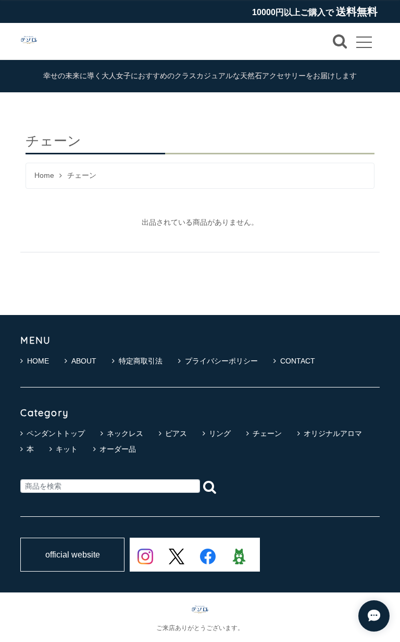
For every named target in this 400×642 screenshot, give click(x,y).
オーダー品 (117, 449)
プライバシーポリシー (221, 361)
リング (220, 433)
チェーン (267, 433)
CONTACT (297, 361)
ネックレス (125, 433)
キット (67, 449)
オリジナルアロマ (333, 433)
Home (44, 175)
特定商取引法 (140, 361)
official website (72, 555)
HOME (38, 361)
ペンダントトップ (56, 433)
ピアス (176, 433)
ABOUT (83, 361)
